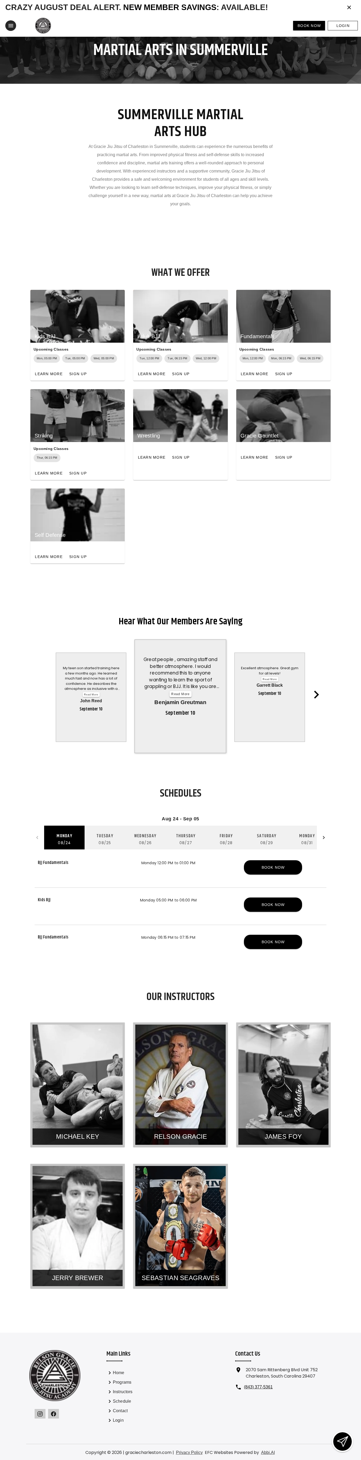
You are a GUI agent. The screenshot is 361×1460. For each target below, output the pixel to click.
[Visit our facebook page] (53, 1414)
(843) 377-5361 (258, 1387)
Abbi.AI (268, 1452)
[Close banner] (349, 7)
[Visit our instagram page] (40, 1414)
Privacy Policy (189, 1452)
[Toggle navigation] (10, 25)
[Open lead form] (342, 1441)
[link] (136, 1373)
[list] (136, 1397)
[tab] (64, 837)
